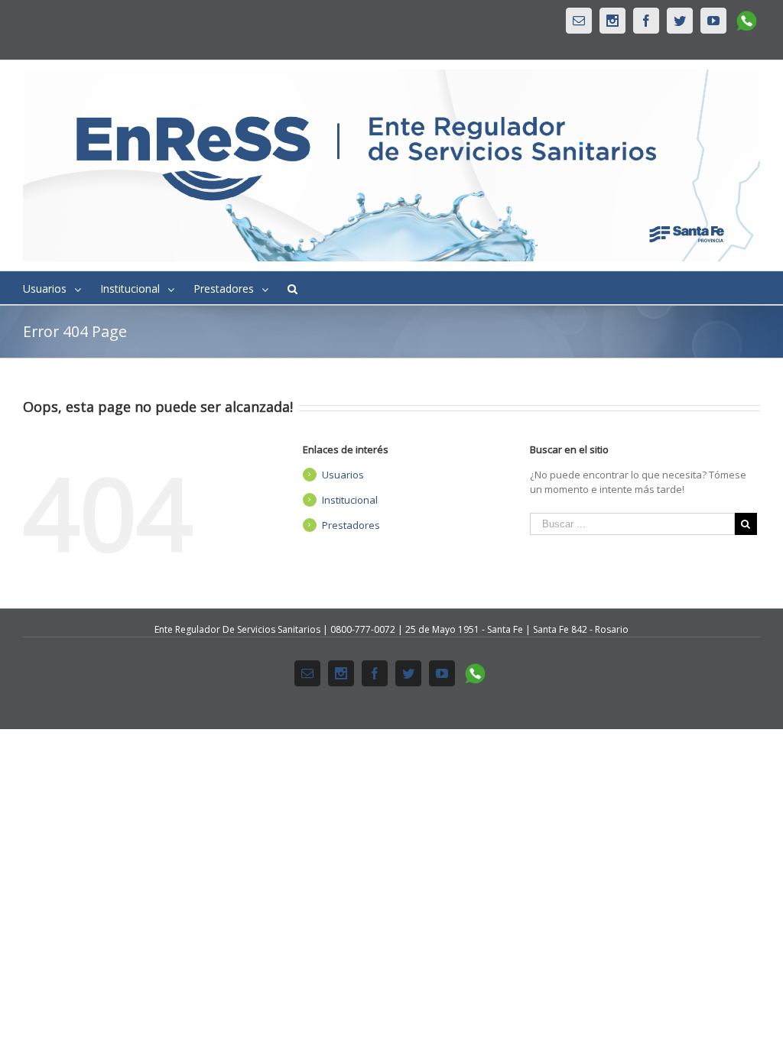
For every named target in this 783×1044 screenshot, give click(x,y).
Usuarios (343, 474)
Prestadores (351, 525)
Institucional (350, 500)
